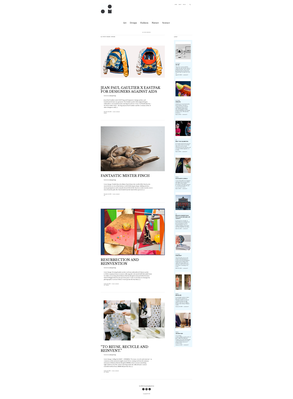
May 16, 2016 (178, 151)
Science (166, 23)
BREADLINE (178, 295)
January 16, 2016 (178, 306)
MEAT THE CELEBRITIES (181, 141)
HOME (176, 4)
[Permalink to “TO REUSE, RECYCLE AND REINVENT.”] (133, 342)
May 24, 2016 (178, 114)
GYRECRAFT (178, 255)
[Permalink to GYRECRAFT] (183, 242)
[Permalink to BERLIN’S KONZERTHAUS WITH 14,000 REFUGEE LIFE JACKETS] (183, 202)
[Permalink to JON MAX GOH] (183, 320)
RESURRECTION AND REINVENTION (120, 262)
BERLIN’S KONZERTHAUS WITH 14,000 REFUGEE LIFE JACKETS (182, 217)
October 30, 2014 (107, 283)
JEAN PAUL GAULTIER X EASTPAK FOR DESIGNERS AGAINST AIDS (130, 89)
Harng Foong (113, 95)
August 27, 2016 (178, 74)
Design (133, 23)
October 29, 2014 (107, 370)
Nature (155, 23)
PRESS (184, 4)
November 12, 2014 (107, 194)
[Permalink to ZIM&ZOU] (183, 89)
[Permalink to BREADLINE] (183, 282)
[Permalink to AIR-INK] (183, 52)
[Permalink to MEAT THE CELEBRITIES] (183, 128)
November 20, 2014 (107, 111)
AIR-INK (177, 64)
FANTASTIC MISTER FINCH (125, 176)
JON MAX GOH (179, 333)
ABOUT (180, 4)
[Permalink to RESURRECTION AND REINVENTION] (133, 255)
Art (124, 23)
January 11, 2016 (178, 344)
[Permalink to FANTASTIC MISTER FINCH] (133, 170)
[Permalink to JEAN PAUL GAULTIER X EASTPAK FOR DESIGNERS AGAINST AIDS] (133, 82)
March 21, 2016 (178, 228)
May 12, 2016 (178, 188)
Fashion (144, 23)
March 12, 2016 (178, 268)
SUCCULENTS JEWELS (181, 178)
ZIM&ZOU (178, 102)
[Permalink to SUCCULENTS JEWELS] (183, 165)
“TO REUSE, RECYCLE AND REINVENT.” (124, 349)
